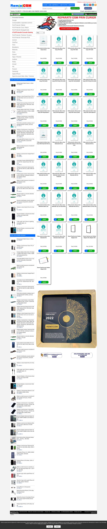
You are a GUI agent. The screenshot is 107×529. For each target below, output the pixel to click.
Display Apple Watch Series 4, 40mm (25, 83)
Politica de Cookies (42, 523)
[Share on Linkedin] (93, 5)
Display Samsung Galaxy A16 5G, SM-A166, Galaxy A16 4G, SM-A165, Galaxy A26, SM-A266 (25, 104)
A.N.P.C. (12, 514)
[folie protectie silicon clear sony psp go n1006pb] (74, 77)
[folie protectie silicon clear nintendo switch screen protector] (58, 171)
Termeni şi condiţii (56, 511)
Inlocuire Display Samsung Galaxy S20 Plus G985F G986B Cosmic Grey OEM (25, 431)
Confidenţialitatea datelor (67, 511)
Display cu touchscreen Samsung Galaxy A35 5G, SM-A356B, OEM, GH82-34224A (25, 447)
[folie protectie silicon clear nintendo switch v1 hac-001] (89, 203)
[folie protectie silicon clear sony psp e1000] (43, 77)
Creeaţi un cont (75, 8)
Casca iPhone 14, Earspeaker (23, 487)
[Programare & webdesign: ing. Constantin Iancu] (14, 513)
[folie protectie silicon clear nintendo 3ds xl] (89, 140)
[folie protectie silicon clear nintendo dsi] (43, 234)
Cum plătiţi (63, 5)
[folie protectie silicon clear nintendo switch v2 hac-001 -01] (74, 140)
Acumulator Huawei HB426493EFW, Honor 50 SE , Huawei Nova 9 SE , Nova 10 (25, 162)
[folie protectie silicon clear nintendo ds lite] (58, 140)
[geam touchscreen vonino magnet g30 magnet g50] (89, 234)
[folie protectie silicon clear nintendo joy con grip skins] (58, 203)
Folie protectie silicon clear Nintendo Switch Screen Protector (58, 175)
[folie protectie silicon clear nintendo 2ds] (89, 171)
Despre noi (47, 511)
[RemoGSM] (20, 8)
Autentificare (88, 8)
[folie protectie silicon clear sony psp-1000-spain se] (89, 109)
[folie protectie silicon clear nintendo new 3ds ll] (74, 203)
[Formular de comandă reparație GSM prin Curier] (66, 30)
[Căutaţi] (65, 9)
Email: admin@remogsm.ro (88, 11)
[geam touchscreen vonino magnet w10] (43, 265)
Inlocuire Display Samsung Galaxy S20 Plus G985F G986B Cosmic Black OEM (25, 418)
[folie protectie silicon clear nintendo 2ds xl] (74, 171)
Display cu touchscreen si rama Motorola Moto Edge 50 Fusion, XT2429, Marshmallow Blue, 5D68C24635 (25, 404)
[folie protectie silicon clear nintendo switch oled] (58, 234)
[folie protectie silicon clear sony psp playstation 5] (58, 109)
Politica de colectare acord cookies (35, 511)
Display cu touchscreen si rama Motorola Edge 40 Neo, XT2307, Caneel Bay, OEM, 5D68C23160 (25, 118)
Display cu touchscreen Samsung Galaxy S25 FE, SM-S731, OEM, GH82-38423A (25, 168)
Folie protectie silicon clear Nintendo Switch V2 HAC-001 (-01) (74, 144)
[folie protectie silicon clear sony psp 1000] (89, 46)
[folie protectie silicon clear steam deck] (43, 46)
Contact (71, 5)
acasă (45, 5)
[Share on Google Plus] (90, 5)
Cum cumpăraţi (53, 5)
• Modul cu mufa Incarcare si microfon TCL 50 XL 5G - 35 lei (87, 2)
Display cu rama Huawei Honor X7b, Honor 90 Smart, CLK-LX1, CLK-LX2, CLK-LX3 (25, 98)
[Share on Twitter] (87, 5)
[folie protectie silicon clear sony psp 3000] (74, 46)
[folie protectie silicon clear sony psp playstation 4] (43, 109)
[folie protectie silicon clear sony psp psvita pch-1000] (58, 77)
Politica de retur (78, 511)
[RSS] (95, 5)
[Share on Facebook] (85, 5)
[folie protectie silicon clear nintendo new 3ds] (43, 171)
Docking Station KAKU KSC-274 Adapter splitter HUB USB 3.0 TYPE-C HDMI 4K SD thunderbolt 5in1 (25, 111)
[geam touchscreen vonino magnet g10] (74, 234)
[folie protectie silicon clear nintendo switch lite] (43, 203)
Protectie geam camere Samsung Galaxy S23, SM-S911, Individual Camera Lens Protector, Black (25, 175)
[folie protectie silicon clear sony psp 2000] (58, 46)
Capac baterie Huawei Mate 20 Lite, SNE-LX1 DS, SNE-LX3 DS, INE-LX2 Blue (25, 188)
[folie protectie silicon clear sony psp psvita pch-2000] (89, 77)
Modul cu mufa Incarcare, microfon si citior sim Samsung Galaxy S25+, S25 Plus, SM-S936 (25, 468)
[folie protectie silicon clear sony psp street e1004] (74, 109)
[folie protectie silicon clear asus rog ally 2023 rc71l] (43, 140)
